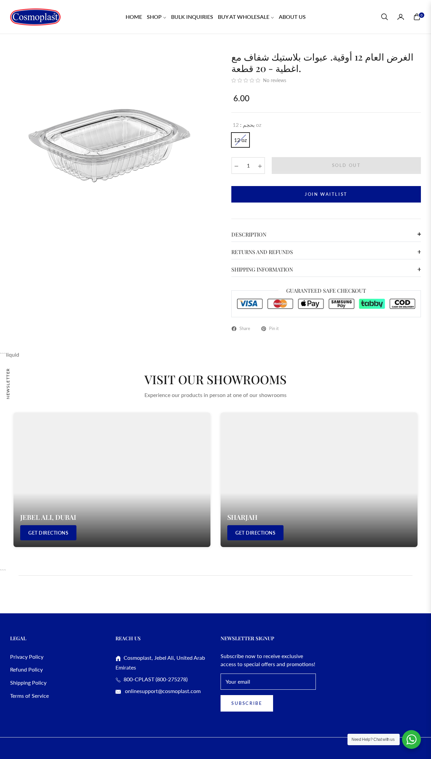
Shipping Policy (28, 682)
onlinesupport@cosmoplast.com (162, 691)
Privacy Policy (26, 656)
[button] (384, 17)
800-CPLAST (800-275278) (154, 679)
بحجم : (247, 124)
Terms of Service (29, 695)
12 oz (240, 140)
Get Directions (48, 533)
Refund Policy (26, 669)
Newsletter (7, 383)
